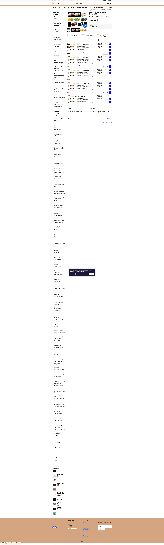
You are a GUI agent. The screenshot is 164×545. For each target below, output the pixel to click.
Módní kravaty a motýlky (58, 145)
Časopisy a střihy (57, 25)
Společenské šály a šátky (58, 207)
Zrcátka (55, 236)
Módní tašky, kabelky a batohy (59, 151)
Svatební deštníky (57, 123)
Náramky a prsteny (57, 272)
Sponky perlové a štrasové (58, 336)
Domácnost (56, 435)
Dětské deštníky (56, 120)
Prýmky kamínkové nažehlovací (59, 429)
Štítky (55, 77)
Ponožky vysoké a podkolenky (59, 191)
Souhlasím (91, 273)
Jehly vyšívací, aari (57, 354)
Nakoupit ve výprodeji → (4, 543)
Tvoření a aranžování (58, 109)
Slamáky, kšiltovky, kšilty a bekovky (58, 141)
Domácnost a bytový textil (58, 448)
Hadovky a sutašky (57, 411)
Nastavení (73, 273)
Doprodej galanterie (57, 20)
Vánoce (55, 18)
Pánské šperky (56, 304)
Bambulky (55, 365)
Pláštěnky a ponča (57, 125)
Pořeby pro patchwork (58, 66)
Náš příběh (54, 0)
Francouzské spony (57, 317)
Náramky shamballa (57, 277)
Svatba (55, 16)
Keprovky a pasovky (57, 41)
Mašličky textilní (56, 372)
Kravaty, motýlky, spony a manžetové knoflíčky (58, 144)
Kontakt (59, 0)
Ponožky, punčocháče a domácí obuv (59, 182)
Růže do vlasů (56, 334)
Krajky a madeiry (57, 46)
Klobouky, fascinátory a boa (58, 137)
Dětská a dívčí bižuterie (58, 259)
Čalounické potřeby (57, 27)
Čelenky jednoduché (57, 315)
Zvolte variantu (93, 20)
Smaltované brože (57, 250)
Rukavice (55, 200)
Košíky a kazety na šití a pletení (59, 359)
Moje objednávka (85, 536)
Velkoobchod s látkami (86, 529)
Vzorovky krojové (57, 440)
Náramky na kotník (57, 276)
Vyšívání (55, 80)
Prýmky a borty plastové (58, 413)
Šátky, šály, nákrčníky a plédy (59, 205)
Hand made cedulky (57, 367)
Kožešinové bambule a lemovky (59, 369)
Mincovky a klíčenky (57, 176)
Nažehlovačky (56, 55)
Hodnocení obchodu (86, 528)
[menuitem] (57, 7)
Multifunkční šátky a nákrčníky (59, 218)
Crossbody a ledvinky (57, 154)
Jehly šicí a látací (57, 352)
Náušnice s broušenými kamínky (59, 288)
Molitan (55, 51)
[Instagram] (56, 527)
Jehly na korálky (56, 349)
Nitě (54, 53)
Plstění (55, 60)
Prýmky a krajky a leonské (58, 420)
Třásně (55, 387)
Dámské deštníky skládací (58, 118)
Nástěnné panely (57, 453)
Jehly (55, 343)
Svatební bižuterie (57, 310)
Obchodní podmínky (72, 0)
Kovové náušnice (56, 294)
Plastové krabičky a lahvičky (58, 361)
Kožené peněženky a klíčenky (59, 172)
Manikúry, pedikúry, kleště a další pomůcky (59, 174)
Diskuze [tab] (104, 40)
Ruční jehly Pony (56, 356)
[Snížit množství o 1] (103, 44)
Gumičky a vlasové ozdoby (58, 319)
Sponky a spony (56, 326)
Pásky (55, 232)
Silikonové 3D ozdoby (57, 383)
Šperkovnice (56, 312)
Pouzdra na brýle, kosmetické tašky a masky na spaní (59, 198)
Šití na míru (84, 533)
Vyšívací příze (56, 91)
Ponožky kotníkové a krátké (58, 189)
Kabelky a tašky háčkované (58, 158)
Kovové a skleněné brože (58, 245)
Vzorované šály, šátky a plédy (59, 217)
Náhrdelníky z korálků (57, 266)
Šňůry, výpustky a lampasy (59, 75)
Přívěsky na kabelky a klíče (58, 302)
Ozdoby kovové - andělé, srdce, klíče (59, 399)
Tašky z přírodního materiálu (58, 163)
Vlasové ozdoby (56, 313)
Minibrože (55, 246)
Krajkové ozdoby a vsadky (58, 371)
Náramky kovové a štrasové (58, 274)
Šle (54, 234)
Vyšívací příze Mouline (57, 99)
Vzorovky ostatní (57, 444)
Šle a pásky (56, 229)
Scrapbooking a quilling (58, 70)
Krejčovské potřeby (57, 48)
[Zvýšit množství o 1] (107, 44)
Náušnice (55, 284)
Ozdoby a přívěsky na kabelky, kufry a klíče (59, 297)
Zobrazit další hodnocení (107, 122)
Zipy (54, 79)
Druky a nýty (56, 31)
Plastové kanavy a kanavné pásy (59, 86)
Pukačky (55, 322)
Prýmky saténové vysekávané (59, 425)
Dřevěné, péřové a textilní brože (59, 243)
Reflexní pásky (56, 68)
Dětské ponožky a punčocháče (59, 184)
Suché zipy (56, 71)
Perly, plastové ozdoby (57, 376)
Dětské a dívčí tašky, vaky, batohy (58, 135)
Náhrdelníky (56, 264)
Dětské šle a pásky (57, 231)
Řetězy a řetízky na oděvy (58, 380)
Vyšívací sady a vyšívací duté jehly (59, 83)
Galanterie (55, 14)
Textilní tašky (56, 166)
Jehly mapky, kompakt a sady (59, 347)
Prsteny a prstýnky (57, 281)
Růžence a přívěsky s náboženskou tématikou (58, 308)
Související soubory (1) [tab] (93, 40)
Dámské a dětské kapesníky (58, 129)
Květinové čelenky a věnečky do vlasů (59, 333)
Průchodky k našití (57, 378)
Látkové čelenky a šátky (58, 338)
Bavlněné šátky (56, 213)
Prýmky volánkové (57, 427)
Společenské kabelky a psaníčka (59, 161)
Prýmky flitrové (56, 416)
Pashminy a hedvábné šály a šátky (58, 211)
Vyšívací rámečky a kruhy (58, 85)
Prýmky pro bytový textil (58, 423)
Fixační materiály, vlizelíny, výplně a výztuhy (59, 34)
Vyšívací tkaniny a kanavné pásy (59, 97)
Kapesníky (55, 127)
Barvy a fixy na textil (57, 21)
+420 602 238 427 (57, 524)
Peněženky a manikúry (57, 170)
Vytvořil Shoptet (109, 544)
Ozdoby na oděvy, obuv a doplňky (58, 364)
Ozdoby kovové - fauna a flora (59, 400)
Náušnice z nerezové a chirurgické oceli (57, 292)
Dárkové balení (56, 254)
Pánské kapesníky (57, 131)
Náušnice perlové (57, 286)
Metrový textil (56, 12)
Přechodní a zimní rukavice (58, 203)
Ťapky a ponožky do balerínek (59, 195)
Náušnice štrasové (57, 290)
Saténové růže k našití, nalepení (59, 404)
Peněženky (55, 178)
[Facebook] (53, 527)
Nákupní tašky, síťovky (57, 168)
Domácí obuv (56, 186)
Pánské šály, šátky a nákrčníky (59, 220)
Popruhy (55, 64)
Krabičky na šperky (57, 255)
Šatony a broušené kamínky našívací (58, 386)
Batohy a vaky (56, 152)
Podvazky (55, 180)
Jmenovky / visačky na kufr (58, 298)
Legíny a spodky (56, 188)
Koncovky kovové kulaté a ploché (58, 396)
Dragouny (55, 241)
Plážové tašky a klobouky (58, 159)
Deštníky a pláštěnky (57, 115)
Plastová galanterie (57, 58)
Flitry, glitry (56, 108)
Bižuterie (55, 238)
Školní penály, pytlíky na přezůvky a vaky (58, 227)
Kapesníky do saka (57, 132)
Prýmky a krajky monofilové (58, 431)
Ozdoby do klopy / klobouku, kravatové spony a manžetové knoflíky (59, 148)
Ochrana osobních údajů (86, 527)
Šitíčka (55, 437)
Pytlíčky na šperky (57, 257)
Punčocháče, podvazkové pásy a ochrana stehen (59, 194)
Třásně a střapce (57, 446)
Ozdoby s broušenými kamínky (59, 374)
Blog (83, 534)
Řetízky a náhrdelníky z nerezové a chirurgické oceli (59, 269)
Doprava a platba (64, 0)
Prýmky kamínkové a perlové (59, 415)
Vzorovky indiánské (57, 442)
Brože (55, 239)
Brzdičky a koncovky (57, 23)
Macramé (55, 49)
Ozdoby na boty (56, 389)
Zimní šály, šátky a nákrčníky (58, 222)
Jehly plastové (56, 350)
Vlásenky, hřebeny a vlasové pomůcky (58, 328)
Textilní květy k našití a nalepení (59, 381)
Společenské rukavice (57, 202)
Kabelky (55, 156)
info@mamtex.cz (57, 522)
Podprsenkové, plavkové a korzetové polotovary (58, 63)
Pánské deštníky (56, 122)
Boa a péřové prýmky (57, 409)
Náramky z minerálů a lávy (58, 279)
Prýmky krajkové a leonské (58, 408)
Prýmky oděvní (56, 422)
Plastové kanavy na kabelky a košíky (59, 89)
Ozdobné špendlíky (57, 248)
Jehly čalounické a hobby (58, 345)
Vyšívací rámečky (57, 93)
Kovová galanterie (57, 44)
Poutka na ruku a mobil (57, 300)
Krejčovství (84, 535)
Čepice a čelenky (57, 113)
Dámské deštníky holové (58, 116)
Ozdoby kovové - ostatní (58, 402)
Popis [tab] (81, 40)
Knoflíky (55, 42)
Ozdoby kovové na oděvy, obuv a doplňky (59, 392)
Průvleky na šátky (57, 342)
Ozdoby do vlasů (56, 262)
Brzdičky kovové (56, 394)
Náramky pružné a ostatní (58, 283)
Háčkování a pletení (57, 39)
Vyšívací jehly (56, 102)
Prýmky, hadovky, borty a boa (59, 406)
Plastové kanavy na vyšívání (58, 104)
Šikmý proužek (56, 73)
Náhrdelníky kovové (57, 270)
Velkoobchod (56, 451)
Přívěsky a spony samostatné (59, 306)
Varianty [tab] (74, 40)
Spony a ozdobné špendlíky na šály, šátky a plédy (59, 224)
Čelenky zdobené (57, 340)
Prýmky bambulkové (57, 418)
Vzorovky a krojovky (57, 438)
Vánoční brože (56, 252)
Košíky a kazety (57, 357)
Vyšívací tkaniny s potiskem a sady (59, 95)
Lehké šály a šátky (57, 209)
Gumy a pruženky (57, 37)
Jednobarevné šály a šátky (58, 215)
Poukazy (55, 457)
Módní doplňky (56, 111)
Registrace (109, 0)
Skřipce (55, 324)
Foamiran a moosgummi (58, 35)
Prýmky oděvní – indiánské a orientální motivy (58, 433)
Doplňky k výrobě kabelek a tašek (59, 29)
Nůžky (55, 57)
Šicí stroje (55, 455)
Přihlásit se (101, 529)
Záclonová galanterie (58, 106)
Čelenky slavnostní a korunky (59, 330)
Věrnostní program (86, 530)
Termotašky (56, 165)
